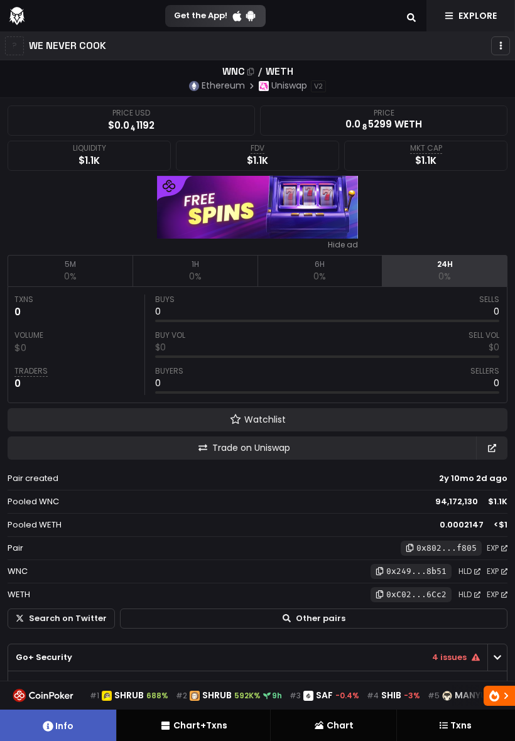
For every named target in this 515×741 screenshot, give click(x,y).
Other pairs (320, 618)
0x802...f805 (446, 548)
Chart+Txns (200, 725)
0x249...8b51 (416, 571)
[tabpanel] (257, 344)
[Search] (411, 15)
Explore (477, 15)
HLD (465, 571)
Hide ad (343, 245)
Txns (461, 725)
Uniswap (289, 85)
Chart (340, 725)
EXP (493, 548)
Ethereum (223, 85)
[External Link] (491, 448)
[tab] (70, 270)
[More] (500, 45)
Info (64, 726)
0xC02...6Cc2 (416, 594)
